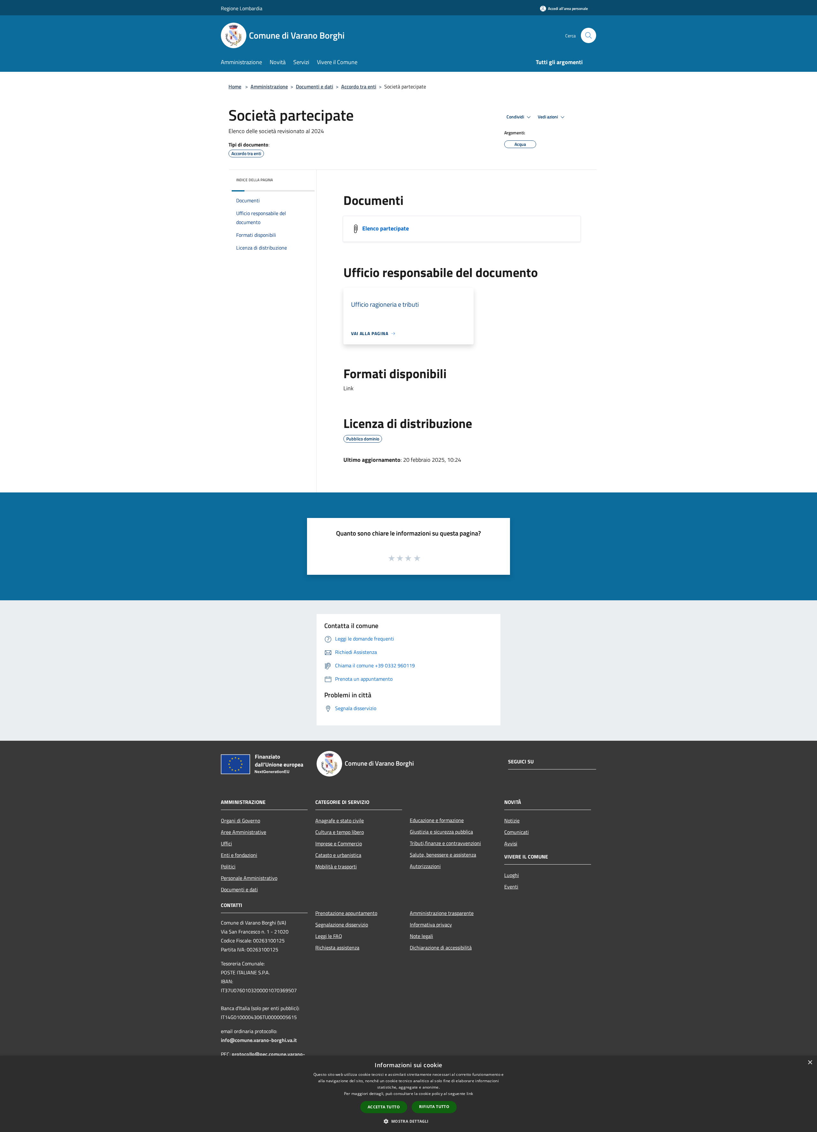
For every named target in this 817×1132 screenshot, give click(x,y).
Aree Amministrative (243, 832)
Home (235, 86)
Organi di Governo (240, 820)
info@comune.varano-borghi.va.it (259, 1040)
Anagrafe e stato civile (339, 820)
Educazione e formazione (437, 820)
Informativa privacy (431, 924)
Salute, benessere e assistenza (443, 854)
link (470, 1093)
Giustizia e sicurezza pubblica (441, 832)
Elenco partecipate (385, 228)
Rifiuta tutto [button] (434, 1106)
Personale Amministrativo (249, 878)
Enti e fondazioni (239, 855)
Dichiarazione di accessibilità (441, 947)
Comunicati (516, 832)
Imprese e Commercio (338, 843)
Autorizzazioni (425, 866)
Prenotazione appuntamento (346, 913)
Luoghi (511, 875)
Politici (228, 866)
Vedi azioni (548, 116)
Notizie (512, 820)
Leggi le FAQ (328, 936)
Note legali (421, 936)
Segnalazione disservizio (341, 924)
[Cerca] (588, 35)
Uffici (226, 843)
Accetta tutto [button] (384, 1107)
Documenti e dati (314, 86)
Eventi (511, 886)
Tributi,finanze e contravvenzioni (445, 843)
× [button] (809, 1062)
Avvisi (510, 843)
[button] (408, 1121)
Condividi (515, 116)
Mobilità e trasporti (336, 866)
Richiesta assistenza (337, 947)
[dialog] (408, 1094)
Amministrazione (269, 86)
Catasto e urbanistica (338, 855)
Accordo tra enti (358, 86)
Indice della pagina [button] (254, 180)
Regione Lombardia (241, 8)
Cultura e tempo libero (339, 832)
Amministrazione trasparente (442, 913)
